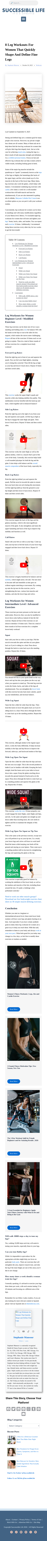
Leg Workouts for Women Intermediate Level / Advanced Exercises (23, 263)
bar (26, 330)
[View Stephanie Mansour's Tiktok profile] (28, 1331)
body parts (15, 1262)
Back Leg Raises (24, 255)
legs (6, 221)
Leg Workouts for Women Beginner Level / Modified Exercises (25, 244)
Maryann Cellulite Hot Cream (26, 198)
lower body (36, 689)
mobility (8, 580)
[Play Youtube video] (23, 383)
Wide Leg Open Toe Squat (28, 274)
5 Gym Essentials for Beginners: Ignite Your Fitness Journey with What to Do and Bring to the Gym (23, 1212)
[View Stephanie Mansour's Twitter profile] (19, 1331)
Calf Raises (23, 258)
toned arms (22, 152)
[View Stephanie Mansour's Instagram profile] (33, 1331)
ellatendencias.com (32, 1304)
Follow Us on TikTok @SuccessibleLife (21, 1478)
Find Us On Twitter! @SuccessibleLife (20, 1473)
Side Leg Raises (24, 252)
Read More (13, 1009)
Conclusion (19, 293)
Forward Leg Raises (26, 249)
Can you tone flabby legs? (28, 301)
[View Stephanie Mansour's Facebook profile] (14, 1331)
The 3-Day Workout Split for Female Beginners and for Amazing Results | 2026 (22, 1139)
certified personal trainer (17, 158)
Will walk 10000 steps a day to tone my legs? (27, 297)
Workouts (39, 65)
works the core (20, 811)
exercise (11, 224)
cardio (7, 190)
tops (40, 172)
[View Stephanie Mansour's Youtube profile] (23, 1331)
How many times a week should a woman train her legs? (27, 305)
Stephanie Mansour (23, 1337)
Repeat (7, 338)
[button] (23, 19)
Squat (21, 268)
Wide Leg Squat (24, 271)
